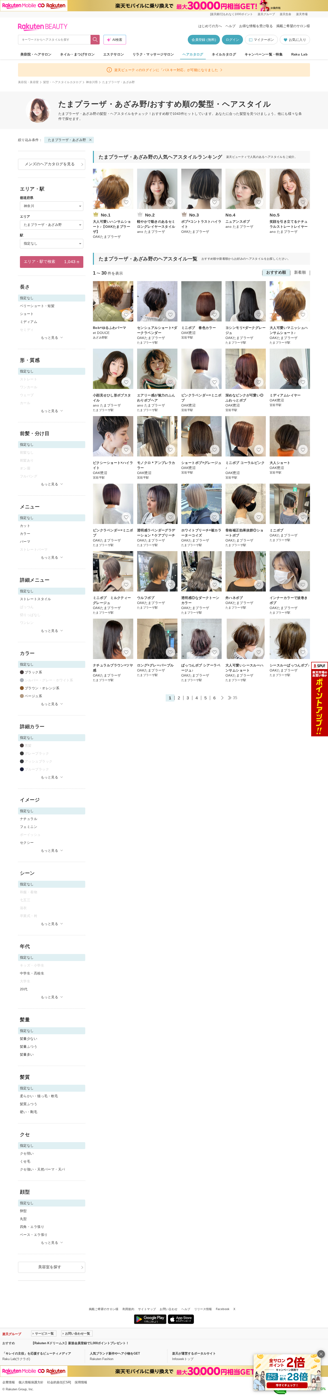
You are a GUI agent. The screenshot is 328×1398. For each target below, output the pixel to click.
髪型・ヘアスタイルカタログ (62, 82)
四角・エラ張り (32, 1227)
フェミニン (28, 827)
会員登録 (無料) (204, 40)
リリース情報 (203, 1309)
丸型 (23, 1219)
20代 (23, 989)
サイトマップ (147, 1309)
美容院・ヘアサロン (36, 54)
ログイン (232, 40)
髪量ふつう (28, 1046)
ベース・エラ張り (34, 1235)
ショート (27, 314)
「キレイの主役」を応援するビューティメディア (36, 1353)
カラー (25, 534)
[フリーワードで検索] (95, 39)
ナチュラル (28, 819)
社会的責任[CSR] (59, 1382)
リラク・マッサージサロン (153, 54)
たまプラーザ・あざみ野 (67, 140)
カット (25, 526)
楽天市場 (302, 14)
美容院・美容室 (28, 82)
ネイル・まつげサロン (77, 54)
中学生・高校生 (32, 973)
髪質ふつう (28, 1104)
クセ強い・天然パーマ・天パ (42, 1169)
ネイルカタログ (224, 54)
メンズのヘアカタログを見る (50, 164)
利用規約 (128, 1309)
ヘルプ (230, 26)
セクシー (27, 842)
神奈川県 (92, 82)
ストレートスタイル (35, 599)
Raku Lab (299, 54)
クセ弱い (27, 1153)
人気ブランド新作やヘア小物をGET (115, 1353)
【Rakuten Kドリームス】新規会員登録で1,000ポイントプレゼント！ (80, 1343)
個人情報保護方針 (30, 1382)
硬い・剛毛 (28, 1112)
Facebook (223, 1309)
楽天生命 (285, 14)
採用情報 (81, 1382)
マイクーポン (264, 40)
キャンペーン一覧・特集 (264, 54)
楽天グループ (266, 14)
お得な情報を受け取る (256, 26)
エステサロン (113, 54)
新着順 (300, 272)
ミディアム (28, 322)
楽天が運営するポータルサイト (194, 1353)
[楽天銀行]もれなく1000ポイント (231, 14)
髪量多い (27, 1054)
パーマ (25, 541)
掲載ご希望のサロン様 (293, 26)
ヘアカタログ (192, 54)
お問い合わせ (168, 1309)
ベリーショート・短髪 (37, 306)
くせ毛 (25, 1161)
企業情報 (8, 1382)
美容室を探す (49, 1267)
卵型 (23, 1211)
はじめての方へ (210, 26)
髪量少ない (28, 1039)
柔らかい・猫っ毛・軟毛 (39, 1096)
